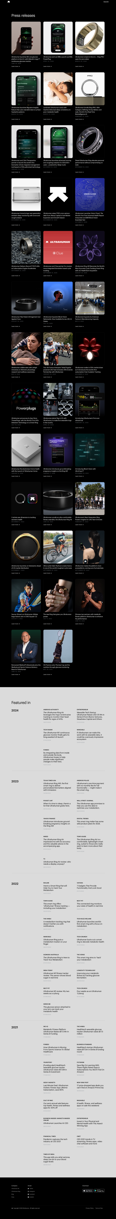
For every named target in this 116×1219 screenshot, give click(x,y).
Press (12, 1197)
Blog (12, 1194)
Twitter (31, 1188)
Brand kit (106, 1)
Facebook (32, 1194)
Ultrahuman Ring (15, 1191)
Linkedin (32, 1197)
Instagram (32, 1191)
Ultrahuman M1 (15, 1188)
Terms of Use (99, 1208)
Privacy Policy (90, 1208)
